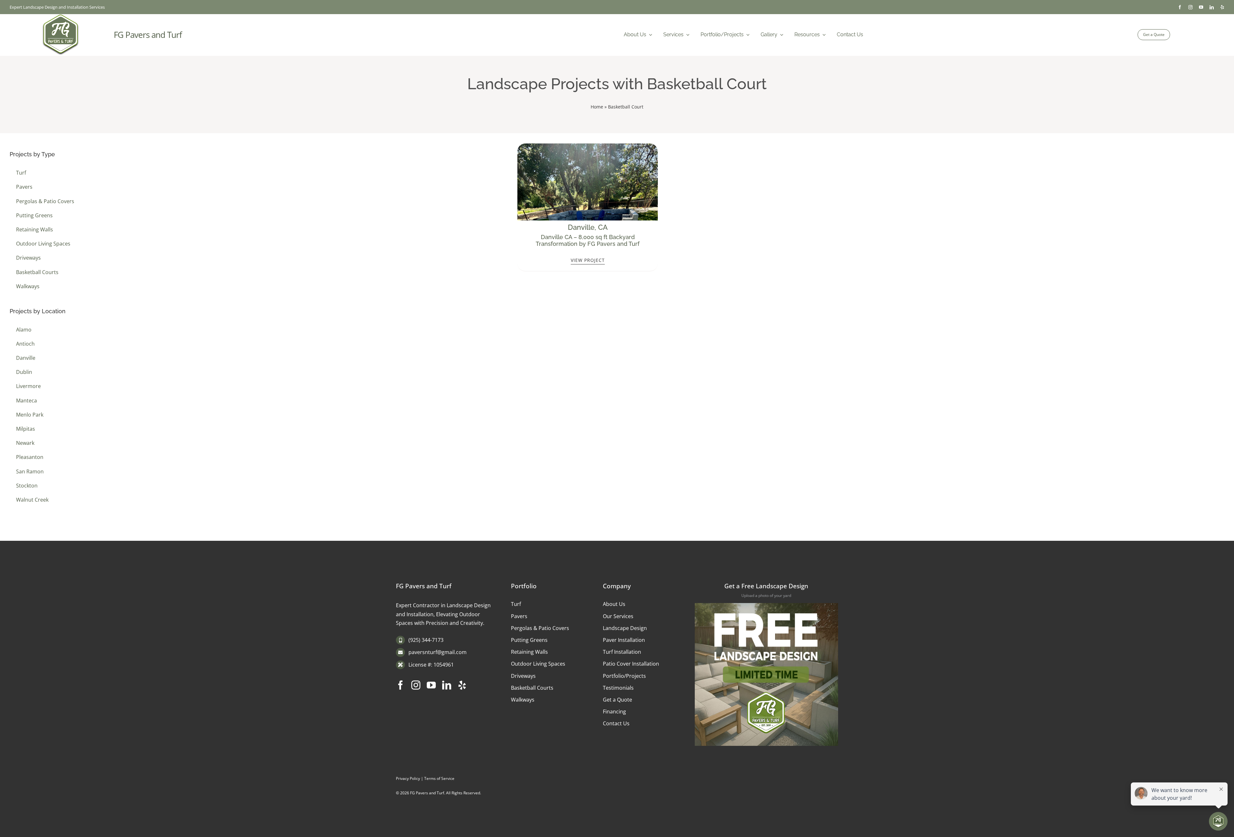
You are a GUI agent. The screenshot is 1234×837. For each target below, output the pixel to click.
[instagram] (1190, 7)
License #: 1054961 (431, 664)
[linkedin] (1212, 7)
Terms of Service (439, 778)
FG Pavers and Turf (148, 34)
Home (597, 107)
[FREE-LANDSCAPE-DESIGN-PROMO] (766, 605)
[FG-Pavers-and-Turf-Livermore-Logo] (60, 16)
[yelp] (1222, 7)
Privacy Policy (408, 778)
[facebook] (1180, 7)
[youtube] (1201, 7)
